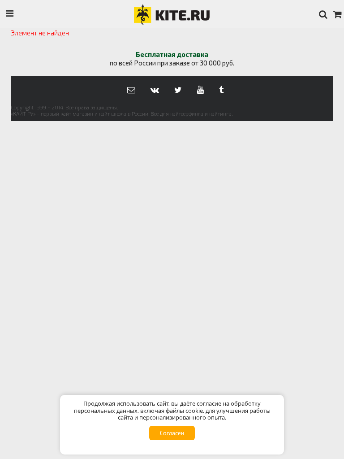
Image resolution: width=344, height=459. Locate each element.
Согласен (172, 433)
